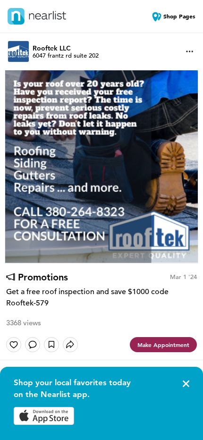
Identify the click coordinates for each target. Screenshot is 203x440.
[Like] (13, 344)
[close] (185, 384)
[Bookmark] (51, 344)
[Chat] (32, 344)
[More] (189, 51)
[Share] (70, 344)
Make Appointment (163, 344)
